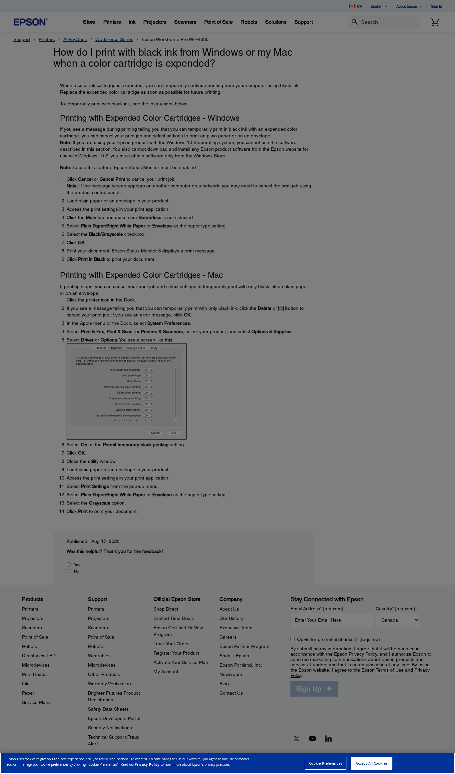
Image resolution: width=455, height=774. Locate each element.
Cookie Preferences (325, 763)
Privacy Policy (147, 764)
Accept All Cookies (372, 763)
